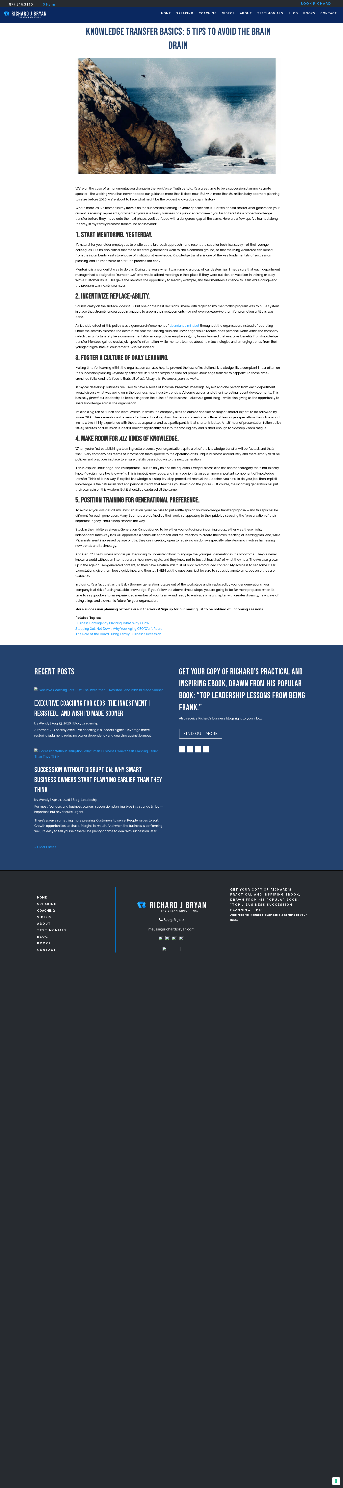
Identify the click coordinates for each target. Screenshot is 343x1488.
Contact (328, 13)
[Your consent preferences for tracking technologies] (336, 1481)
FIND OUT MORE (200, 733)
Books (309, 13)
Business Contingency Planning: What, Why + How (112, 623)
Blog (293, 13)
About (246, 13)
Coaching (208, 13)
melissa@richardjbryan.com (171, 929)
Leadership (90, 723)
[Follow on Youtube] (190, 749)
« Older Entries (45, 847)
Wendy (44, 723)
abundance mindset (184, 325)
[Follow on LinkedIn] (198, 749)
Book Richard (316, 4)
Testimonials (270, 13)
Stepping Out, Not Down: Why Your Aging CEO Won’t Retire (118, 629)
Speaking (185, 13)
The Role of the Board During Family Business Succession (118, 634)
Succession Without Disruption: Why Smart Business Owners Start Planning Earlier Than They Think (98, 780)
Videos (228, 13)
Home (166, 13)
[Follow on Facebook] (182, 749)
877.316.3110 (21, 4)
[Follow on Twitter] (206, 749)
